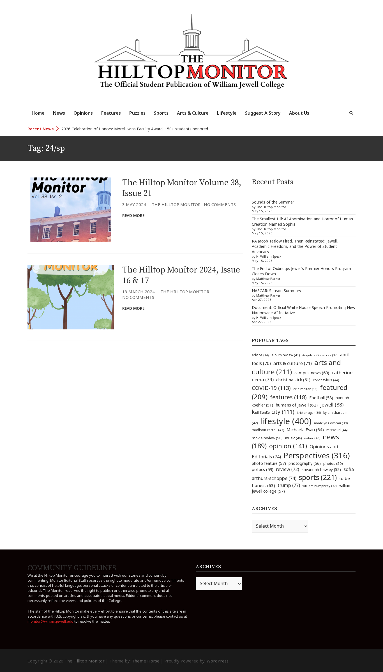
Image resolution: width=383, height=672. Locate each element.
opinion (288, 446)
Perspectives (316, 455)
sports (318, 477)
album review (286, 355)
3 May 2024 (134, 204)
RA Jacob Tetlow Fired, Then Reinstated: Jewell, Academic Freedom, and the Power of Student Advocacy (295, 246)
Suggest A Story (263, 113)
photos (333, 463)
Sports (161, 113)
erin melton (305, 389)
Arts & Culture (193, 113)
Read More (133, 215)
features (288, 397)
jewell (331, 404)
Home (38, 113)
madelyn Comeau (331, 423)
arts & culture (292, 363)
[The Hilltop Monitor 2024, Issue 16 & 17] (70, 297)
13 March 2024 (138, 291)
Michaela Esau (305, 429)
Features (111, 113)
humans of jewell (297, 405)
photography (305, 463)
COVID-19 (271, 388)
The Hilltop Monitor (176, 204)
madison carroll (268, 430)
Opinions (83, 113)
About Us (299, 113)
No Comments (220, 204)
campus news (311, 372)
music (293, 437)
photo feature (269, 463)
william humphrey (320, 486)
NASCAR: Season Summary (276, 290)
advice (260, 355)
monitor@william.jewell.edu (50, 621)
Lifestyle (227, 113)
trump (289, 485)
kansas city (273, 411)
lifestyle (286, 421)
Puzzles (137, 113)
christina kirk (293, 379)
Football (321, 397)
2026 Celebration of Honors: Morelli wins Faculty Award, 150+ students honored (134, 128)
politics (262, 469)
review (287, 469)
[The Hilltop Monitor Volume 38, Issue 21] (70, 209)
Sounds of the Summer (273, 202)
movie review (267, 437)
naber (312, 438)
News (59, 113)
